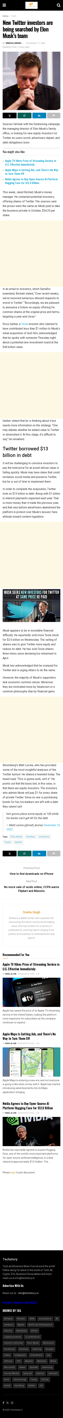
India (7, 1355)
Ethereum (48, 1342)
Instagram (20, 1355)
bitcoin (8, 1330)
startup (40, 1373)
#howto (21, 1318)
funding (30, 836)
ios (48, 1355)
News (22, 1367)
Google (50, 1349)
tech (6, 1379)
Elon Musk (16, 836)
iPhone (8, 1361)
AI (57, 1318)
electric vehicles (13, 1342)
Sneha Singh (13, 43)
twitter (18, 842)
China (34, 1330)
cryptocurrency (12, 1336)
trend (7, 1385)
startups (53, 1373)
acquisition (45, 1318)
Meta (53, 1361)
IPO (19, 1361)
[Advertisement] (31, 253)
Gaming (37, 1349)
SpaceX (27, 1373)
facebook (9, 1349)
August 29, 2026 (27, 974)
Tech (13, 16)
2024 (32, 1318)
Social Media (11, 1373)
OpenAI (34, 1367)
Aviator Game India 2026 (20, 1303)
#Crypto (8, 1318)
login (13, 1172)
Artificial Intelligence (40, 1324)
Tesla (24, 324)
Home (5, 16)
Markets (41, 1361)
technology (20, 1379)
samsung (47, 1367)
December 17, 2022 (36, 43)
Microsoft (9, 1367)
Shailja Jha (10, 974)
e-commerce (33, 1336)
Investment (36, 1355)
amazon (8, 1324)
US (41, 1385)
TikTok (44, 1379)
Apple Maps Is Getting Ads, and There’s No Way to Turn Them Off (31, 171)
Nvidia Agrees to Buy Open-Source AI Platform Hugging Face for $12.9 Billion (31, 181)
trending (19, 1385)
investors (44, 836)
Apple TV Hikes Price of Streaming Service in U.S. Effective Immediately (30, 162)
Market (29, 1361)
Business (22, 1330)
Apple (21, 1324)
